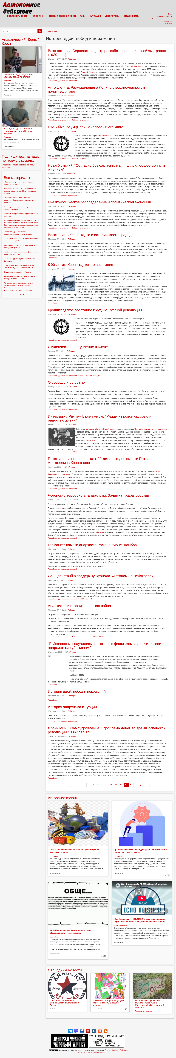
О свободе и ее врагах (66, 382)
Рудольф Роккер (87, 72)
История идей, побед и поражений (77, 691)
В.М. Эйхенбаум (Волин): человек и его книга (85, 126)
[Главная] (22, 8)
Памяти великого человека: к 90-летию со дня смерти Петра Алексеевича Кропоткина (98, 460)
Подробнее (52, 80)
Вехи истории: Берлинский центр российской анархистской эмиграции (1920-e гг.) (107, 52)
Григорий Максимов (134, 66)
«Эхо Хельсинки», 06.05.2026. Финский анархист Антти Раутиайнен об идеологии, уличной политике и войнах (140, 920)
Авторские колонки (63, 797)
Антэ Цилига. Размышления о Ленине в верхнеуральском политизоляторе (96, 89)
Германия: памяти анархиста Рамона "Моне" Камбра (92, 544)
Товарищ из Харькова (143, 1011)
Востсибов (54, 856)
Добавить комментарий (67, 80)
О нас (73, 1052)
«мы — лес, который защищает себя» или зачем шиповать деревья (108, 1002)
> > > (22, 294)
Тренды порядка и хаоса (61, 15)
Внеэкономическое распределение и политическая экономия (99, 201)
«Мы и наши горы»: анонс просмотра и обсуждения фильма (19, 246)
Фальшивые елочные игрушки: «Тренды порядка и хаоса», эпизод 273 (19, 277)
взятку (101, 532)
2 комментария (64, 120)
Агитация (95, 15)
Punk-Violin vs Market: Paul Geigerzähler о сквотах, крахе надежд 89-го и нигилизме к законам (20, 190)
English (81, 375)
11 (106, 784)
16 (131, 784)
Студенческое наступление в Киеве (78, 346)
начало (74, 784)
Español (89, 375)
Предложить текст (16, 15)
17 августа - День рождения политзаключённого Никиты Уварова (18, 131)
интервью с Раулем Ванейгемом (100, 429)
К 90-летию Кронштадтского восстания (80, 264)
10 (101, 784)
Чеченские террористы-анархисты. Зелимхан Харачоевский (98, 495)
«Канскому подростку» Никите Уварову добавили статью (19, 75)
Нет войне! (37, 15)
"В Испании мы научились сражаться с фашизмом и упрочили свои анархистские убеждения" (104, 645)
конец (146, 784)
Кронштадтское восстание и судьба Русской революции (95, 309)
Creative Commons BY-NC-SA (116, 1050)
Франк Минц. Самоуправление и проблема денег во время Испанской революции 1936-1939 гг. (107, 729)
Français (96, 375)
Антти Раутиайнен (121, 925)
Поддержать (131, 15)
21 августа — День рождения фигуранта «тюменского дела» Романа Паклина (20, 266)
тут (71, 621)
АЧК (82, 15)
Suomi (101, 637)
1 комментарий (64, 158)
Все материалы (17, 177)
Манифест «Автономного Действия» (91, 1052)
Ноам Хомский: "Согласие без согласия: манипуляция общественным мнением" (106, 167)
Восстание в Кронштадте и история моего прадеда (91, 234)
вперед (138, 784)
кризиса (93, 440)
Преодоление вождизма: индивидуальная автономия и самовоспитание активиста (140, 851)
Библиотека (112, 15)
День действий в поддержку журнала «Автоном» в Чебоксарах (100, 575)
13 (116, 784)
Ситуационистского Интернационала (150, 429)
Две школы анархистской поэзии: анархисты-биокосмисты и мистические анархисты (19, 200)
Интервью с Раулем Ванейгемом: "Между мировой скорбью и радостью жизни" (99, 418)
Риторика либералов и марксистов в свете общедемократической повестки (70, 931)
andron (71, 95)
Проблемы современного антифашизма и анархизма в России (64, 1002)
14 (121, 784)
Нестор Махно (104, 135)
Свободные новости (65, 969)
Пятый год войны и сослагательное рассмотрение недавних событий (74, 851)
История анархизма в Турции (72, 706)
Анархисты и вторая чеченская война (79, 605)
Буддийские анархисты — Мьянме (17, 272)
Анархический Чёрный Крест (21, 41)
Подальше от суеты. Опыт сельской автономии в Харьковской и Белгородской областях (149, 1004)
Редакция (72, 59)
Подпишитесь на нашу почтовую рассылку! (21, 158)
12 (111, 784)
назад (82, 784)
